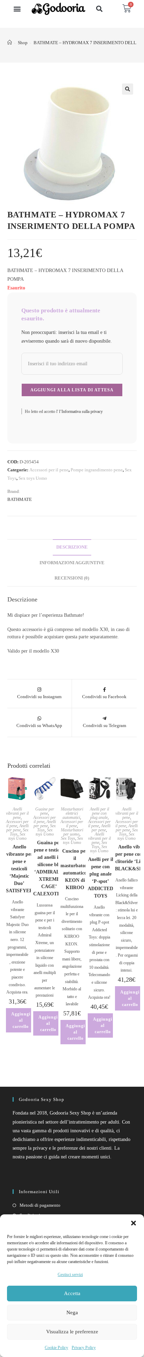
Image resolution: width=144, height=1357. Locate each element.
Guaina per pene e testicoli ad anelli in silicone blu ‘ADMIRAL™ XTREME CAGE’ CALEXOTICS (49, 868)
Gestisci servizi (70, 1274)
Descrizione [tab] (72, 547)
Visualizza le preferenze (72, 1331)
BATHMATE (19, 499)
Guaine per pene (44, 811)
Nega (72, 1312)
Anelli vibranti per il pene (17, 813)
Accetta (72, 1293)
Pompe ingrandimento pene (97, 469)
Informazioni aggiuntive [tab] (72, 562)
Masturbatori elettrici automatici (72, 813)
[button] (133, 1223)
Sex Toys (68, 838)
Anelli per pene (17, 827)
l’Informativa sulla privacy (80, 411)
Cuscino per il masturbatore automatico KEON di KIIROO (74, 869)
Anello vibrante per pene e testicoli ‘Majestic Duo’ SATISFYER (19, 868)
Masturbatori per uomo (72, 832)
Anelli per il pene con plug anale (99, 813)
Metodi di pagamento (40, 1205)
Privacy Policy (84, 1347)
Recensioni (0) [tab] (72, 578)
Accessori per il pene (49, 469)
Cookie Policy (56, 1347)
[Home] (9, 42)
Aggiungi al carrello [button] (20, 1020)
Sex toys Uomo (33, 478)
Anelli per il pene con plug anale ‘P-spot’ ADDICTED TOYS (100, 878)
